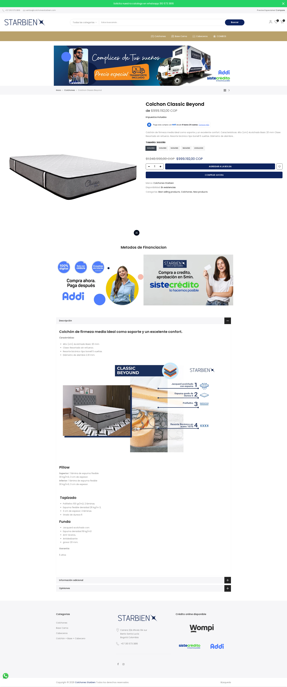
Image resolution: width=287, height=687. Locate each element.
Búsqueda (226, 682)
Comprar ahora (214, 174)
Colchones (160, 36)
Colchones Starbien (163, 183)
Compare (280, 10)
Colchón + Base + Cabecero (70, 638)
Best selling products (169, 191)
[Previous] (10, 169)
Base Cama (181, 36)
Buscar (235, 22)
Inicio (58, 90)
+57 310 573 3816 (12, 10)
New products (200, 191)
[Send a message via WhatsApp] (5, 676)
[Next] (136, 169)
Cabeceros (202, 36)
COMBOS (221, 36)
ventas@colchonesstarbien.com (41, 10)
